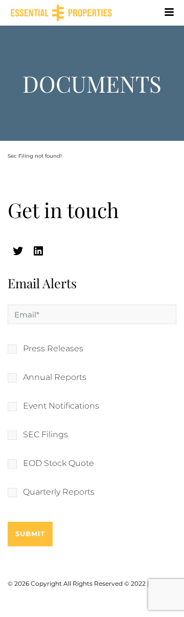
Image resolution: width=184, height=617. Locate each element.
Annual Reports (54, 377)
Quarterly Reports (59, 492)
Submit (30, 533)
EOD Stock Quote (58, 463)
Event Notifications (61, 406)
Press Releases (53, 349)
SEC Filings (45, 435)
